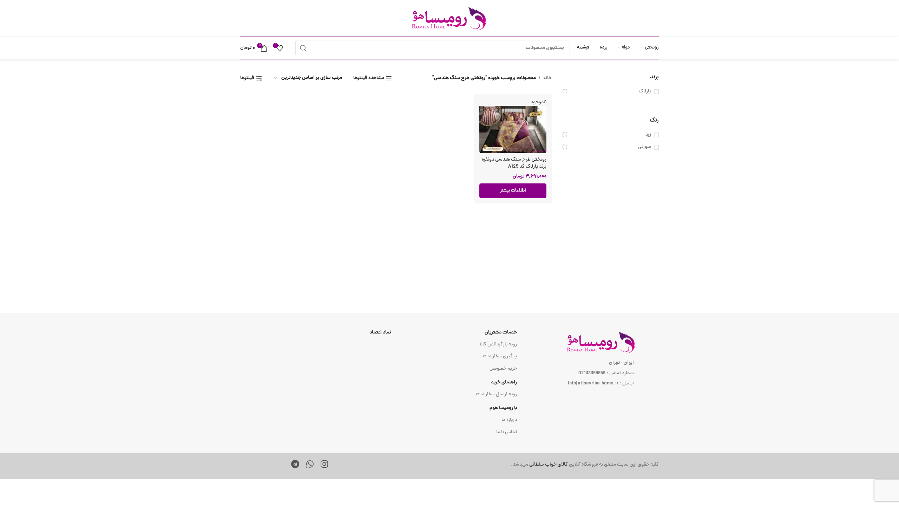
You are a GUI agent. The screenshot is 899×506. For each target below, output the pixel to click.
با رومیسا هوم (503, 408)
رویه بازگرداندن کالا (498, 344)
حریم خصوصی (503, 368)
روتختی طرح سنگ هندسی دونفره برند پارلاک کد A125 (514, 163)
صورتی (644, 147)
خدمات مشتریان (501, 332)
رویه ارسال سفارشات (496, 394)
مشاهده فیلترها (368, 79)
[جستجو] (303, 48)
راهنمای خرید (504, 382)
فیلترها (247, 79)
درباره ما (509, 420)
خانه (547, 78)
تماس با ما (506, 432)
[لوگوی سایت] (449, 18)
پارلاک (645, 91)
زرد (648, 134)
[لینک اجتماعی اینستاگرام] (324, 465)
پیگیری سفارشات (500, 356)
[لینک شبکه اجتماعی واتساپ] (310, 465)
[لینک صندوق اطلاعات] (538, 465)
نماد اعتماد (380, 332)
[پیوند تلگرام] (295, 465)
